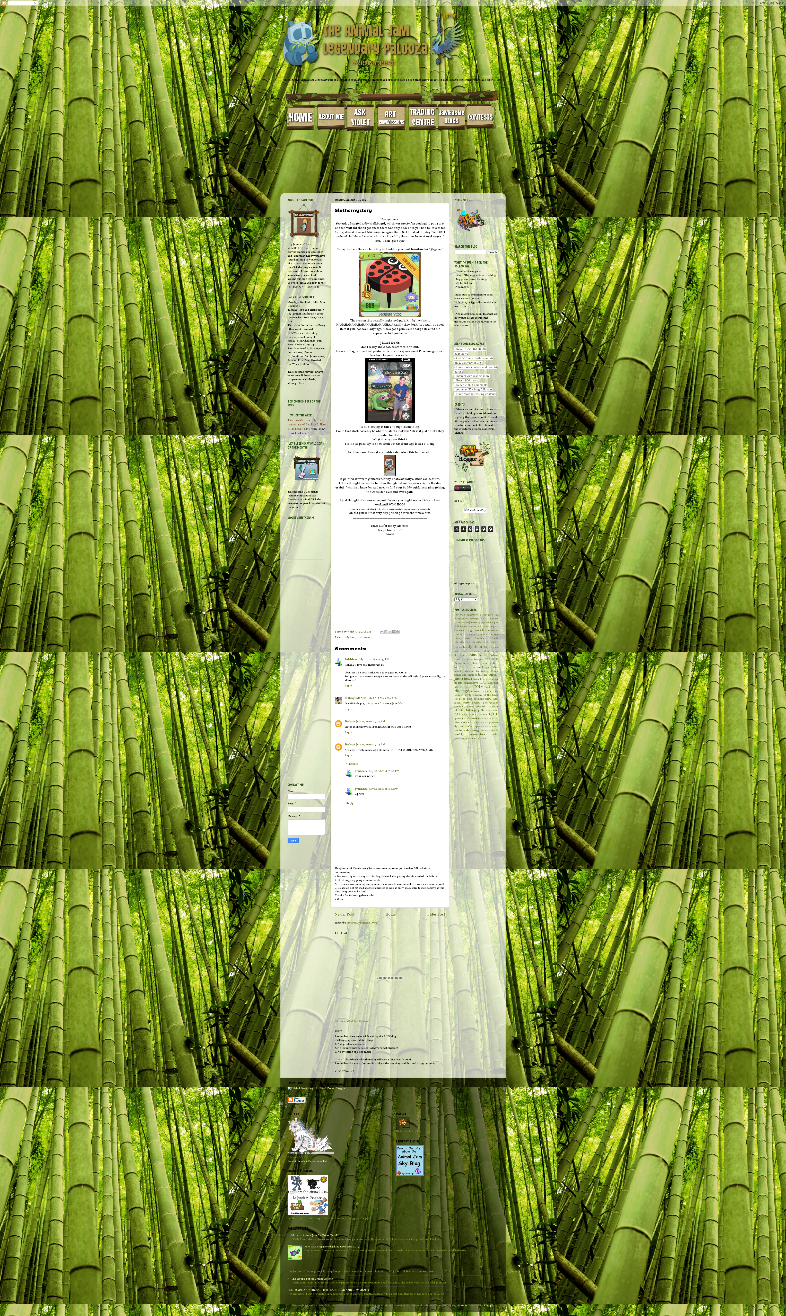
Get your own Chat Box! (347, 1021)
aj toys (482, 622)
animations (473, 626)
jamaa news (363, 637)
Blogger (488, 1306)
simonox (462, 1306)
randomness (471, 718)
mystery (469, 695)
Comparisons (462, 638)
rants (485, 718)
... (289, 1268)
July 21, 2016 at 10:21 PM (384, 789)
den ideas (491, 651)
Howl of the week (471, 667)
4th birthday (492, 618)
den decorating (472, 651)
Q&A (457, 714)
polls (481, 710)
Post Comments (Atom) (364, 923)
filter (470, 659)
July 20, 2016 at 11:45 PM (383, 698)
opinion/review (482, 699)
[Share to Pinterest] (397, 632)
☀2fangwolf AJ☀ (355, 698)
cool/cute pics (479, 642)
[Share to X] (390, 632)
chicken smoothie (464, 634)
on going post (463, 699)
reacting (493, 718)
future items (461, 663)
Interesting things (487, 671)
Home (391, 914)
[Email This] (382, 632)
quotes (457, 718)
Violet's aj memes (489, 726)
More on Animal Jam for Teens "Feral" (314, 1235)
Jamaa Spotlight (482, 679)
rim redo (466, 722)
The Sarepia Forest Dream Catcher (312, 1279)
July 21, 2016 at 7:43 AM (370, 721)
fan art (483, 655)
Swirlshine (351, 659)
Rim (456, 722)
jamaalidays (471, 683)
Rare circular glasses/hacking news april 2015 (331, 1247)
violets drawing (489, 730)
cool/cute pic (462, 642)
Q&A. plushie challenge (474, 714)
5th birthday (460, 622)
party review (471, 703)
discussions (461, 655)
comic (494, 634)
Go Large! (364, 1021)
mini (488, 687)
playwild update (463, 706)
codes (483, 634)
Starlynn (350, 721)
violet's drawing (466, 730)
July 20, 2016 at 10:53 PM (374, 659)
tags (489, 723)
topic (477, 726)
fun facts (491, 659)
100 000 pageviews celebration (473, 615)
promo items (492, 710)
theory (495, 722)
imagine (469, 671)
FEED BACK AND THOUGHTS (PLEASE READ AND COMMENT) (328, 1290)
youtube (482, 738)
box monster (490, 631)
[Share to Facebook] (394, 632)
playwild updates (487, 706)
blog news (473, 630)
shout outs (480, 722)
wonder (472, 738)
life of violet (462, 687)
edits (473, 655)
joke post (483, 683)
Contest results (486, 638)
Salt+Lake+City (477, 510)
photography (490, 703)
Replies (353, 764)
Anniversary (487, 626)
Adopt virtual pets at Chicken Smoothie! (307, 1161)
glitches (475, 663)
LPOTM (477, 687)
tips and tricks (463, 726)
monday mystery (482, 691)
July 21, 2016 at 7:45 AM (370, 745)
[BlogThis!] (386, 632)
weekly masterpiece (469, 734)
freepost (479, 659)
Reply (348, 686)
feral (464, 659)
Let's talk (493, 683)
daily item (349, 637)
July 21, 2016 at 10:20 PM (384, 771)
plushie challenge (465, 710)
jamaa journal (488, 675)
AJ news (472, 623)
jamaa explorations (465, 675)
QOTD (493, 714)
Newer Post (345, 914)
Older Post (436, 914)
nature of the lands (486, 695)
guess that (486, 663)
